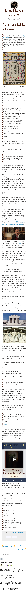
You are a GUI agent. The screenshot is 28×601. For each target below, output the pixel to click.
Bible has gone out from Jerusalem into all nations (13, 223)
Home (20, 545)
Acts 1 (5, 424)
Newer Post (8, 546)
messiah (8, 537)
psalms (15, 537)
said (20, 243)
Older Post (20, 549)
